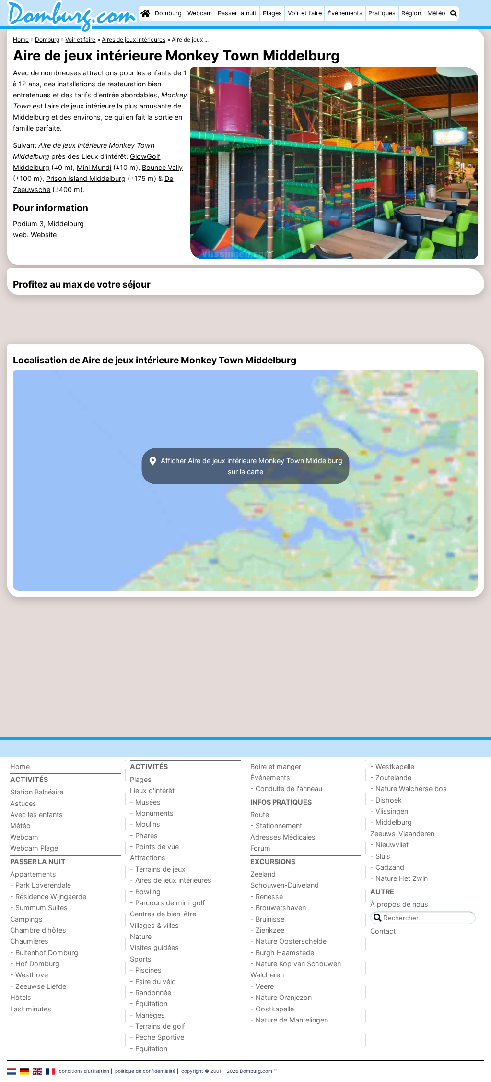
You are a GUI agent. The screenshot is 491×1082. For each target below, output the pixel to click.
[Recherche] (453, 13)
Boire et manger (275, 766)
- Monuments (152, 813)
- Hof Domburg (34, 964)
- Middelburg (391, 822)
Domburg (168, 13)
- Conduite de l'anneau (286, 788)
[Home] (145, 13)
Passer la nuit (237, 13)
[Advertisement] (245, 319)
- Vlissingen (389, 811)
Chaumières (29, 941)
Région (411, 13)
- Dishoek (386, 800)
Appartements (33, 874)
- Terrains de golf (157, 1026)
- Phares (144, 835)
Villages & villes (154, 925)
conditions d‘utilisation (84, 1071)
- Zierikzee (267, 930)
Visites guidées (154, 947)
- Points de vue (154, 846)
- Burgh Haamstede (282, 953)
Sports (141, 959)
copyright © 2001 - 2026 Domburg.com (226, 1071)
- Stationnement (276, 825)
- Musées (145, 802)
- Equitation (148, 1049)
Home (20, 766)
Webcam (199, 13)
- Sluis (380, 856)
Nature (141, 936)
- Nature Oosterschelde (288, 941)
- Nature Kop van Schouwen (295, 964)
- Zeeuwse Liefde (38, 986)
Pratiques (382, 13)
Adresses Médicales (283, 837)
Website (44, 234)
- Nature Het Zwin (399, 878)
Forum (260, 848)
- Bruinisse (267, 919)
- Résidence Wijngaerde (48, 896)
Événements (344, 13)
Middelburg (31, 117)
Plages (272, 13)
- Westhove (29, 975)
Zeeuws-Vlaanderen (402, 834)
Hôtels (20, 997)
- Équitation (148, 1003)
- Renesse (266, 896)
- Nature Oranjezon (281, 997)
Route (259, 814)
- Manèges (147, 1015)
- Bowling (145, 892)
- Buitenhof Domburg (44, 953)
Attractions (147, 858)
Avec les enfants (36, 814)
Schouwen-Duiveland (284, 885)
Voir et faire (305, 13)
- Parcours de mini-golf (167, 903)
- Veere (262, 986)
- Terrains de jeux (158, 869)
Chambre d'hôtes (38, 930)
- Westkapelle (392, 766)
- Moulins (145, 824)
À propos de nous (399, 904)
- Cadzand (387, 867)
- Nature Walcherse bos (408, 788)
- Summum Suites (39, 907)
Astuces (23, 803)
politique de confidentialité (145, 1071)
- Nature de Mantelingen (289, 1020)
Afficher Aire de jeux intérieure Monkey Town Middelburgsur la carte (250, 466)
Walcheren (267, 975)
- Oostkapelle (272, 1009)
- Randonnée (150, 992)
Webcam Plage (34, 848)
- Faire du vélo (153, 981)
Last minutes (30, 1009)
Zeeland (263, 874)
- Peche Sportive (157, 1037)
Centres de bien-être (163, 914)
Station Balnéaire (36, 792)
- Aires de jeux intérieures (170, 880)
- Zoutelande (390, 777)
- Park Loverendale (40, 885)
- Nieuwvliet (389, 845)
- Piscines (146, 970)
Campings (26, 919)
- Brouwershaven (278, 907)
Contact (383, 931)
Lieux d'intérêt (152, 790)
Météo (436, 13)
